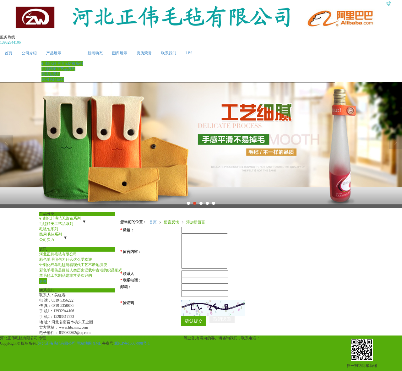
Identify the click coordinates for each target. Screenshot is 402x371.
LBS (189, 53)
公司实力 (46, 239)
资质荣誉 (144, 53)
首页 (8, 53)
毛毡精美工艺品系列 (58, 69)
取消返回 (222, 319)
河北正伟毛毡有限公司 (58, 254)
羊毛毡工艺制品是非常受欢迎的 (65, 275)
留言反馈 (171, 221)
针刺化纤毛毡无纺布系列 (62, 63)
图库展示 (119, 53)
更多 (43, 281)
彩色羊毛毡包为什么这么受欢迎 (65, 259)
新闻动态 (95, 53)
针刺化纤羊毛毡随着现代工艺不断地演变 (73, 265)
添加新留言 (195, 221)
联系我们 (168, 53)
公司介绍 (29, 53)
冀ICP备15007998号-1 (132, 343)
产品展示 (53, 53)
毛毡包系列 (50, 74)
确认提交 (194, 321)
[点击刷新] (213, 308)
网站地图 (84, 343)
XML (97, 343)
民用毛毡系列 (52, 79)
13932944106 (270, 338)
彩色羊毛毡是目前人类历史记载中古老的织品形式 (80, 270)
